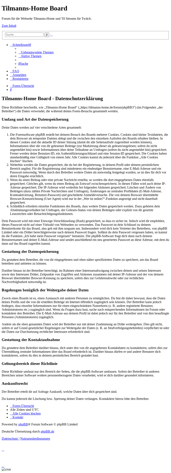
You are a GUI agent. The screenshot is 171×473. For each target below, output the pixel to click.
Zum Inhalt (9, 25)
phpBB (23, 424)
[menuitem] (36, 52)
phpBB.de (47, 431)
